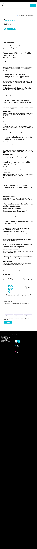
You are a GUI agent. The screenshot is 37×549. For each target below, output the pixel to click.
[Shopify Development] (12, 346)
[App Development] (12, 340)
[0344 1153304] (15, 346)
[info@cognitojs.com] (15, 343)
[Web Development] (12, 338)
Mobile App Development (10, 20)
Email (16, 339)
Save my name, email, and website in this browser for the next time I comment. (17, 319)
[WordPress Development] (12, 343)
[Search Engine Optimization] (12, 351)
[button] (5, 29)
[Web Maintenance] (12, 348)
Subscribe (18, 341)
